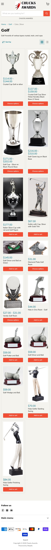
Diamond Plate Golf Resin (36, 263)
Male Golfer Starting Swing (36, 410)
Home (3, 24)
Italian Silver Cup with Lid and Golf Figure (12, 228)
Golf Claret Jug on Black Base (37, 157)
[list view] (47, 42)
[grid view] (42, 42)
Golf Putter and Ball (11, 355)
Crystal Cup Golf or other (13, 84)
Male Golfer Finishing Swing (11, 483)
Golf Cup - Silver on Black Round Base (11, 165)
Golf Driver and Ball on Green (12, 261)
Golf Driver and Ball (36, 355)
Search (25, 540)
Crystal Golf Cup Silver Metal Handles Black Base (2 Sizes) (37, 96)
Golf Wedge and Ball (11, 392)
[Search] (46, 13)
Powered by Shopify (25, 546)
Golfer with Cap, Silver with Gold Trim (37, 225)
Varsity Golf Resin (10, 316)
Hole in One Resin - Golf (37, 310)
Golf (10, 24)
